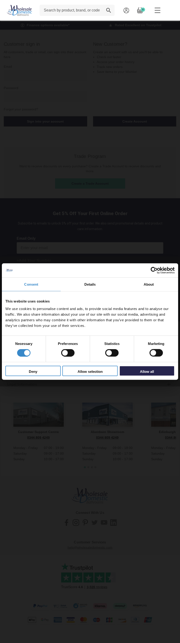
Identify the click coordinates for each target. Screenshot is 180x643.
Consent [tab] (31, 284)
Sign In (126, 10)
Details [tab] (90, 284)
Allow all (147, 371)
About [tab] (149, 284)
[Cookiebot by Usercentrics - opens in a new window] (154, 270)
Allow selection (90, 371)
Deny (33, 371)
